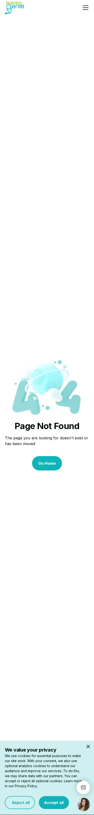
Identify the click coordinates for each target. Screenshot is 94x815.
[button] (84, 7)
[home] (14, 7)
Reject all (20, 802)
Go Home (47, 463)
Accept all (54, 802)
